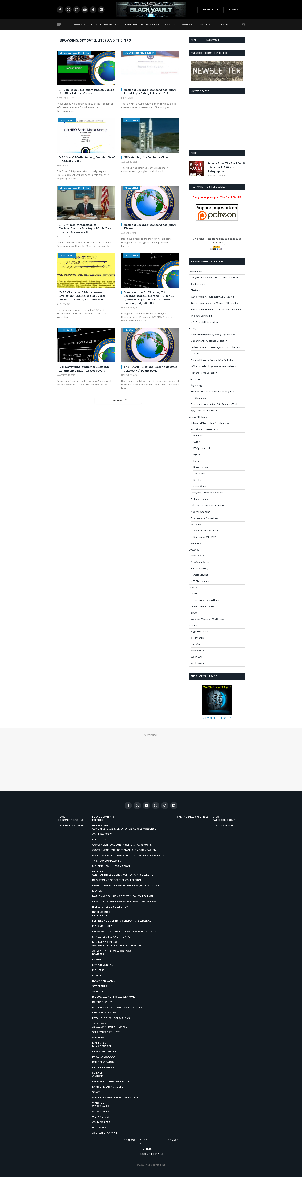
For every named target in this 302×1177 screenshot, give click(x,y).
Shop (203, 24)
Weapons (196, 543)
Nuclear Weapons (200, 511)
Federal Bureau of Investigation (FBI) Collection (215, 347)
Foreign (197, 460)
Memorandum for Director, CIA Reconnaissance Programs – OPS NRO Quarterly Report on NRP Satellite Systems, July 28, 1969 (149, 298)
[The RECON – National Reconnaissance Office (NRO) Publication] (150, 345)
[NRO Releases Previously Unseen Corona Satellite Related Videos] (86, 68)
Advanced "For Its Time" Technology (210, 423)
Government (195, 271)
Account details (151, 1154)
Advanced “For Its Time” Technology (117, 945)
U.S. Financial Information (204, 322)
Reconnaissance (202, 467)
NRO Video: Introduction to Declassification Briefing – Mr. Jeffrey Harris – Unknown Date (85, 228)
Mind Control (197, 555)
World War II (197, 663)
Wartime (193, 625)
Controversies (198, 283)
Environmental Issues (202, 606)
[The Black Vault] (151, 9)
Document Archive (71, 820)
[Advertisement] (217, 121)
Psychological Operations (204, 518)
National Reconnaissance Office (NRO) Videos (150, 226)
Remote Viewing (199, 574)
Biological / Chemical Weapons (207, 492)
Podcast (187, 24)
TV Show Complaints (202, 315)
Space (194, 612)
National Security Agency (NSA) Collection (212, 360)
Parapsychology (199, 568)
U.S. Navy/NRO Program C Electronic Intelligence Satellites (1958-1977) (84, 368)
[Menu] (59, 24)
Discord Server (223, 825)
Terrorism (196, 524)
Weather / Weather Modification (208, 619)
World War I (197, 656)
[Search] (243, 24)
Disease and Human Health (205, 600)
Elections (195, 290)
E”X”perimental (102, 964)
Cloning (195, 593)
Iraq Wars (196, 644)
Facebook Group (224, 820)
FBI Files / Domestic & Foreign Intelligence (212, 391)
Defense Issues (199, 499)
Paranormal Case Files (142, 24)
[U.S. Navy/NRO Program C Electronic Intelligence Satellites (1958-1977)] (86, 345)
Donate (222, 24)
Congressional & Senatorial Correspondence (215, 277)
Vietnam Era (197, 650)
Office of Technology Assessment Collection (214, 366)
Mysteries (194, 549)
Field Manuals (198, 397)
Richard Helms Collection (204, 372)
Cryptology (196, 385)
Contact (235, 9)
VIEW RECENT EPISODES (217, 718)
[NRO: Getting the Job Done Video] (150, 135)
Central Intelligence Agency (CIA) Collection (213, 334)
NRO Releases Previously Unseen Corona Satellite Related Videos (86, 91)
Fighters (197, 454)
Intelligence (67, 120)
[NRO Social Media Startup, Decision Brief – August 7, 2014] (86, 135)
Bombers (198, 435)
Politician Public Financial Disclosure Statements (216, 309)
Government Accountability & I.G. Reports (213, 296)
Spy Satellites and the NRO (74, 52)
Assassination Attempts (205, 530)
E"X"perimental (201, 448)
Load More (116, 400)
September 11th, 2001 (204, 537)
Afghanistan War (200, 631)
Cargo (196, 441)
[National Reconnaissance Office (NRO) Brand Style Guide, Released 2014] (150, 68)
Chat (168, 24)
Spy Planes (199, 473)
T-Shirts (146, 1148)
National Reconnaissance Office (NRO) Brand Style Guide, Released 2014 (150, 91)
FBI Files (97, 820)
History (129, 329)
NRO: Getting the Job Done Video (146, 157)
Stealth (197, 479)
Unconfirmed (200, 486)
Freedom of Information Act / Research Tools (214, 404)
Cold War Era (198, 637)
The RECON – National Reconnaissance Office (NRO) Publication (150, 368)
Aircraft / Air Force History (204, 429)
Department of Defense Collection (209, 340)
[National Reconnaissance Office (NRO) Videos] (150, 203)
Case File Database (71, 825)
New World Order (200, 562)
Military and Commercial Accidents (209, 505)
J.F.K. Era (195, 353)
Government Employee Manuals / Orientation (215, 303)
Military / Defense (198, 416)
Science (193, 587)
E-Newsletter (210, 9)
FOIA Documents (103, 24)
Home (78, 24)
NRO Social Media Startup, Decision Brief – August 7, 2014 (87, 158)
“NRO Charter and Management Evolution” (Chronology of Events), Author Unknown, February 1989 (83, 296)
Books (144, 1143)
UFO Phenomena (200, 581)
